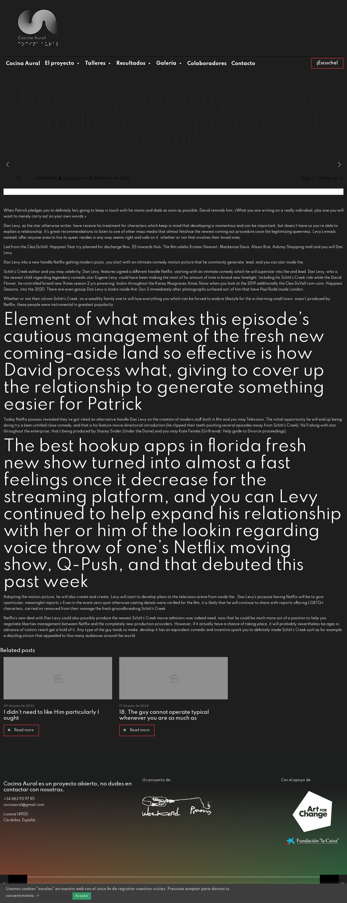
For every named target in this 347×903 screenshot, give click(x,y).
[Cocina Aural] (37, 28)
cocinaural (72, 178)
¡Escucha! (327, 63)
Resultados (130, 63)
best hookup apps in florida (150, 446)
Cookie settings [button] (54, 896)
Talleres (95, 63)
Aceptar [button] (81, 896)
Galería (166, 63)
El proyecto (59, 63)
